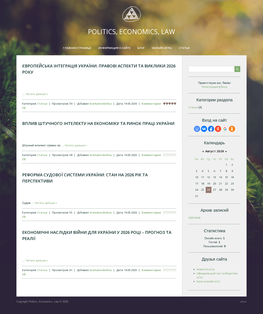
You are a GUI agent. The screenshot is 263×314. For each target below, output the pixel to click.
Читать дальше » (36, 94)
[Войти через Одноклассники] (232, 129)
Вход (224, 87)
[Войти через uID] (197, 129)
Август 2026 (214, 151)
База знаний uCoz (208, 281)
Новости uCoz (206, 269)
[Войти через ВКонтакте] (204, 129)
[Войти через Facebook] (211, 129)
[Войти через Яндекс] (218, 129)
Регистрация (210, 87)
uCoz (243, 301)
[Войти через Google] (225, 129)
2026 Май (194, 217)
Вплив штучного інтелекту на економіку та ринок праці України (98, 123)
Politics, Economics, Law (131, 31)
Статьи (42, 103)
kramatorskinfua (101, 103)
